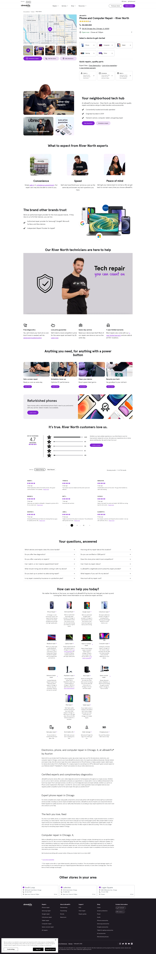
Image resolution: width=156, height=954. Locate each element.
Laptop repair (69, 643)
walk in (31, 185)
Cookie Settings (11, 949)
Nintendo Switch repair (51, 676)
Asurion (23, 1)
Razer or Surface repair (86, 644)
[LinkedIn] (132, 944)
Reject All (38, 949)
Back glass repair (51, 732)
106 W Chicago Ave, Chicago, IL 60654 (95, 28)
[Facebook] (126, 944)
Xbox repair (86, 675)
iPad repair (69, 705)
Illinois (32, 11)
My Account (132, 1)
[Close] (55, 940)
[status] (42, 486)
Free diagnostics (95, 65)
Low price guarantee (109, 65)
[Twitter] (123, 944)
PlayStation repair (69, 675)
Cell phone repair (104, 612)
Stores (124, 1)
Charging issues (103, 732)
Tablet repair (86, 705)
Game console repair (104, 676)
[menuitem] (55, 6)
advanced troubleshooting (32, 338)
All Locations (26, 11)
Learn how (54, 338)
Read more (46, 489)
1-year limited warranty (87, 68)
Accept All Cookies (50, 949)
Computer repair (104, 643)
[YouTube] (129, 944)
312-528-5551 (87, 25)
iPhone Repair (51, 612)
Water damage (86, 732)
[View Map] (50, 29)
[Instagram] (120, 944)
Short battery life (68, 732)
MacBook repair (51, 643)
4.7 (90, 21)
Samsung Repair (68, 612)
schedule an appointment (45, 185)
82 (83, 525)
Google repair (86, 612)
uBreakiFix (28, 1)
